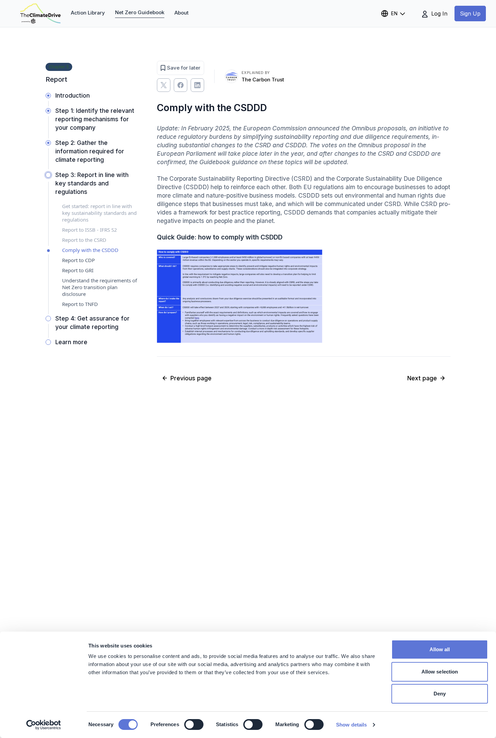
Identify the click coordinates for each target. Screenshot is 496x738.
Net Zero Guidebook (139, 12)
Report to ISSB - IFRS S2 (89, 229)
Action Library (88, 12)
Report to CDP (78, 260)
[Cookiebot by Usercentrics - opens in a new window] (43, 725)
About (181, 12)
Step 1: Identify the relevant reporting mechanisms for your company (94, 119)
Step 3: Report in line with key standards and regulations (92, 183)
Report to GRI (77, 270)
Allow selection (439, 672)
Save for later (183, 68)
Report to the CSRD (84, 239)
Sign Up (470, 13)
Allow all (440, 649)
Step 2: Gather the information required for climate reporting (89, 151)
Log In (438, 13)
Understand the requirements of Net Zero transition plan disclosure (99, 287)
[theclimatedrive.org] (40, 13)
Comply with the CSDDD (90, 250)
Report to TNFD (80, 304)
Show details (351, 725)
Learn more (71, 342)
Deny (440, 693)
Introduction (72, 95)
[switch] (193, 724)
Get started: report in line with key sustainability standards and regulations (99, 213)
